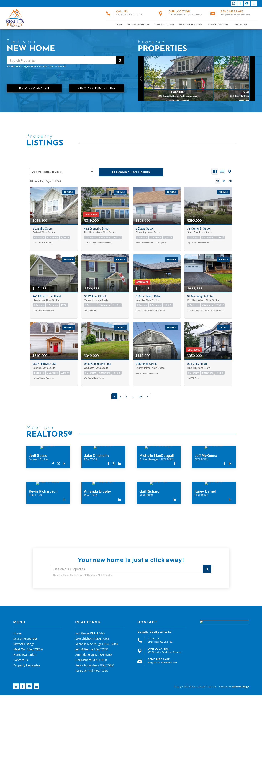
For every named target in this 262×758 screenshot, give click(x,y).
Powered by (234, 686)
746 (140, 396)
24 (224, 181)
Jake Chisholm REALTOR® (92, 639)
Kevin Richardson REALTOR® (94, 665)
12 (217, 181)
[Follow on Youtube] (247, 3)
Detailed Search (34, 88)
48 (230, 181)
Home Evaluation (218, 24)
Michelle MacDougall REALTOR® (96, 644)
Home (119, 24)
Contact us (240, 24)
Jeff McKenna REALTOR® (91, 649)
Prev (141, 78)
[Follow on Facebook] (240, 3)
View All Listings (164, 24)
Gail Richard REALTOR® (91, 660)
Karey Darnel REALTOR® (91, 671)
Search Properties (138, 24)
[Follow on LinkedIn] (254, 3)
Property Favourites (26, 665)
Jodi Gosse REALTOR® (90, 633)
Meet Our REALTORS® (191, 24)
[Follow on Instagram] (234, 3)
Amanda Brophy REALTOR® (93, 655)
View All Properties (96, 88)
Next (252, 78)
